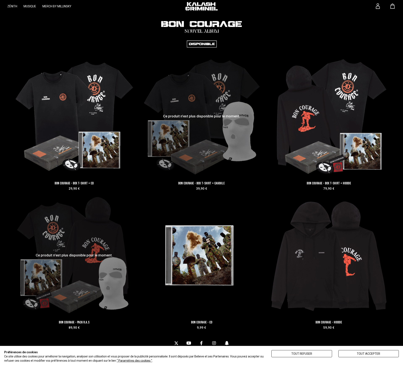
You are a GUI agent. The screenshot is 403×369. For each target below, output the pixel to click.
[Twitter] (176, 343)
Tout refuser (301, 353)
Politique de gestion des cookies (174, 360)
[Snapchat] (226, 343)
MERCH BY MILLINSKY (56, 6)
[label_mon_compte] (377, 6)
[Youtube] (189, 343)
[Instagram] (214, 343)
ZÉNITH (12, 6)
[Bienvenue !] (201, 6)
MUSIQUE (30, 6)
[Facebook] (201, 343)
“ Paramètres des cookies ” (134, 360)
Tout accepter (368, 353)
